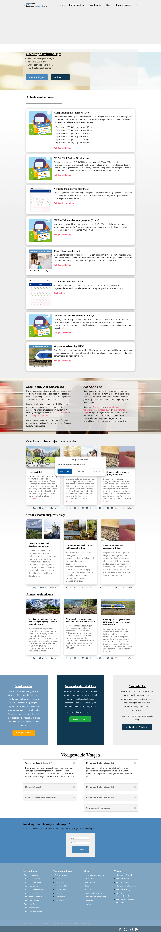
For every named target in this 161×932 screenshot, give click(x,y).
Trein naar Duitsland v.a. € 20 (69, 281)
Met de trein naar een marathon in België (113, 546)
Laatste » (130, 508)
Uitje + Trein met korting (67, 251)
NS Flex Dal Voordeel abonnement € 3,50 (74, 315)
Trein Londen (60, 897)
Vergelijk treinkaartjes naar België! (72, 188)
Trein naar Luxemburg (33, 897)
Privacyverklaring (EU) (61, 923)
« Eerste (53, 508)
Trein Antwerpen (61, 875)
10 (66, 508)
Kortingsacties (76, 5)
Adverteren (27, 923)
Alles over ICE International (126, 886)
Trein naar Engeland (32, 893)
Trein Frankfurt (61, 889)
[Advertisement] (80, 27)
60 (108, 508)
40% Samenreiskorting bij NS (69, 346)
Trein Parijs (59, 900)
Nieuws (88, 889)
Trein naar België (31, 886)
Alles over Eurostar (123, 878)
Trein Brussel (60, 882)
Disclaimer (86, 923)
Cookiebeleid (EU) (42, 923)
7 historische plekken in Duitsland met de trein (39, 544)
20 (71, 508)
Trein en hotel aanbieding (95, 897)
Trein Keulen (60, 893)
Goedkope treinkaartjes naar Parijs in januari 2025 (116, 473)
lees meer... (34, 498)
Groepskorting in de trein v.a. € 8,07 (72, 112)
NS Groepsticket (60, 412)
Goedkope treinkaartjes (94, 875)
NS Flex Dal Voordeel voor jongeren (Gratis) (76, 220)
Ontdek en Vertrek (137, 726)
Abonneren (81, 849)
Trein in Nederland (31, 875)
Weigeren (80, 471)
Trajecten (89, 900)
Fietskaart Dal (35, 472)
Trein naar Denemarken (33, 889)
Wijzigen (96, 471)
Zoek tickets (80, 719)
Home (63, 5)
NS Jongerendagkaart (38, 415)
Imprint (76, 923)
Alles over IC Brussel (124, 875)
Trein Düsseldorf (61, 886)
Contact (88, 904)
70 (112, 508)
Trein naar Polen (30, 904)
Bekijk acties (24, 732)
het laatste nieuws (102, 410)
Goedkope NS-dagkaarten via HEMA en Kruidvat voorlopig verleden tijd (116, 622)
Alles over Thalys (122, 882)
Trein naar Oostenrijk (32, 900)
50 (87, 508)
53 (100, 508)
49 (83, 508)
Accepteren (64, 471)
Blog (108, 5)
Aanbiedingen (36, 77)
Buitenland (60, 77)
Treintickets (95, 5)
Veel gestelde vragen (93, 893)
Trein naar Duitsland (32, 882)
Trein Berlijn (60, 878)
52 (96, 508)
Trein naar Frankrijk (32, 878)
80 (116, 508)
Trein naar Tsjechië (32, 908)
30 (75, 508)
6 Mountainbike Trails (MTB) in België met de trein (79, 546)
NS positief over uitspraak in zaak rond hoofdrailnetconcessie (80, 620)
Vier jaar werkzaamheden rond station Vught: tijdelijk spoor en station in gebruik (43, 621)
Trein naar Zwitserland (33, 911)
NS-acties (96, 407)
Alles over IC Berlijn (123, 889)
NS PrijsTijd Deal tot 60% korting (71, 158)
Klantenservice (123, 5)
